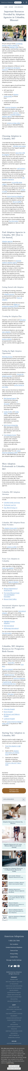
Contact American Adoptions (14, 947)
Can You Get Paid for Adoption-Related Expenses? (14, 989)
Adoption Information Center (14, 1043)
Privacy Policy (14, 954)
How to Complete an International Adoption (14, 1036)
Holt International (9, 626)
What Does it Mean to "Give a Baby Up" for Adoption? (14, 983)
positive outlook (6, 339)
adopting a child (13, 47)
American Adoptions (11, 107)
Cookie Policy (14, 957)
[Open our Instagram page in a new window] (18, 965)
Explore (11, 7)
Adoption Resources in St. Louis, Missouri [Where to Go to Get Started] (13, 846)
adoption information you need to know (12, 752)
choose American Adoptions (15, 196)
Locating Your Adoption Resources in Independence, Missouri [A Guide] (13, 870)
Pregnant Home (14, 979)
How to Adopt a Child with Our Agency (14, 1010)
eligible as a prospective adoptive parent (11, 305)
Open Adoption (14, 999)
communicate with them (9, 684)
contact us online (12, 547)
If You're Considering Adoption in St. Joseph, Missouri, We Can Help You (16, 897)
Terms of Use (14, 950)
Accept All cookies (14, 1066)
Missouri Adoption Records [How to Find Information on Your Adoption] (16, 911)
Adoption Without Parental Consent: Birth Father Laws (14, 993)
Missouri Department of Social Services (10, 589)
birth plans (23, 320)
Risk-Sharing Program (10, 398)
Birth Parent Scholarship (11, 425)
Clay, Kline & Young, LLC (10, 508)
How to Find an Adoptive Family (14, 997)
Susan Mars (11, 663)
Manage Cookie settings (14, 1068)
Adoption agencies (7, 241)
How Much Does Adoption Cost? (14, 1018)
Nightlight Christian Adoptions (9, 622)
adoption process (9, 294)
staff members (21, 168)
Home (5, 7)
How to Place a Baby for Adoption (14, 986)
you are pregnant (8, 669)
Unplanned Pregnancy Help (14, 1001)
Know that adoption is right (13, 746)
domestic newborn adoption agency (11, 261)
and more (16, 113)
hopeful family (7, 682)
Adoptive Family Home (14, 1007)
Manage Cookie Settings (14, 960)
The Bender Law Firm (10, 505)
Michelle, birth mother (19, 146)
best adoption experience (13, 178)
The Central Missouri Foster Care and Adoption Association (11, 594)
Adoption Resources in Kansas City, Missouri (13, 822)
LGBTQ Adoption (14, 1024)
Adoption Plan (16, 316)
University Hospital (9, 709)
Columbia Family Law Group (12, 502)
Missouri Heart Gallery (10, 599)
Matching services (7, 357)
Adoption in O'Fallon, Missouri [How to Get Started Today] (16, 883)
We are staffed (17, 202)
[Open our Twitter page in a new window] (11, 965)
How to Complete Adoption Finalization (14, 1028)
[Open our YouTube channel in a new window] (15, 965)
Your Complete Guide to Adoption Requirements (14, 1014)
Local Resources (18, 7)
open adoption (6, 332)
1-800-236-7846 (14, 941)
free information (13, 221)
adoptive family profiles (11, 95)
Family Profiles (8, 412)
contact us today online (13, 123)
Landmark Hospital (9, 719)
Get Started (18, 2)
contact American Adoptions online (11, 451)
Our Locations (14, 944)
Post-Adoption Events (10, 435)
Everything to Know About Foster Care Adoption (14, 1032)
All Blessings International (11, 628)
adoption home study (10, 528)
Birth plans (11, 694)
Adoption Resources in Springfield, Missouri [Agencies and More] (16, 891)
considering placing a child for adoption (12, 44)
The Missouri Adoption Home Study (14, 1021)
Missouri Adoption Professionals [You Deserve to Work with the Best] (16, 904)
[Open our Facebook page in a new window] (8, 965)
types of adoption (14, 582)
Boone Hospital (8, 712)
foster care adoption (8, 568)
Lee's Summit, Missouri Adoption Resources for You (16, 876)
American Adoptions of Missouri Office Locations (17, 917)
